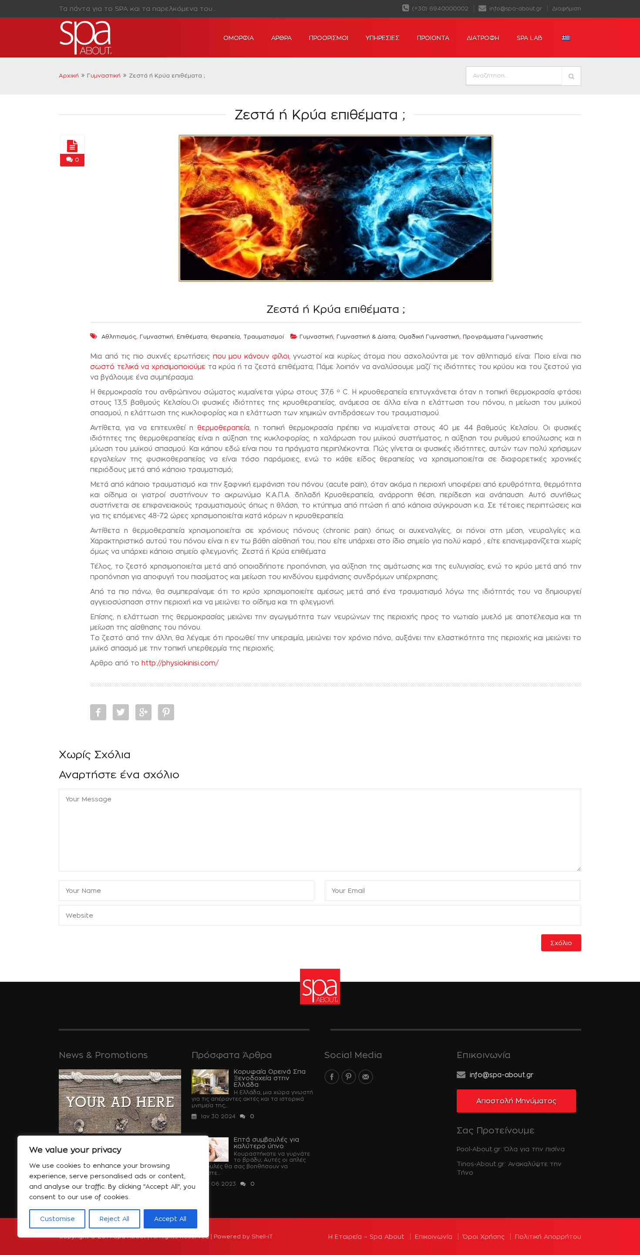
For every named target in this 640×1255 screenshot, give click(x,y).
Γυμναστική (104, 75)
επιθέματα (192, 336)
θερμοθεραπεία (223, 427)
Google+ (143, 712)
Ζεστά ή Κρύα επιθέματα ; (335, 309)
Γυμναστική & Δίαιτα (366, 336)
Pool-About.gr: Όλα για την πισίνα (511, 1149)
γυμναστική (156, 336)
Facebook (98, 712)
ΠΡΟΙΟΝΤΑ (433, 37)
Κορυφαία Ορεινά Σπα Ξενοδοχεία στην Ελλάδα (270, 1078)
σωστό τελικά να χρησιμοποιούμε (147, 366)
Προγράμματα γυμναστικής (503, 336)
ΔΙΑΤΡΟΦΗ (483, 37)
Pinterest (166, 712)
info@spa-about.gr (515, 8)
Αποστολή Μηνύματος (516, 1101)
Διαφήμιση (566, 8)
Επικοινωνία (433, 1236)
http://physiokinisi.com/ (180, 663)
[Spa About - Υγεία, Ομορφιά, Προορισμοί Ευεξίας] (111, 37)
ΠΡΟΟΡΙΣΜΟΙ (328, 37)
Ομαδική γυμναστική (429, 336)
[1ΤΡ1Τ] (72, 146)
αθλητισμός (118, 336)
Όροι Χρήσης (484, 1236)
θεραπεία (225, 336)
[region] (113, 1187)
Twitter (121, 712)
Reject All (114, 1218)
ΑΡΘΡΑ (281, 37)
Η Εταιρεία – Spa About (366, 1236)
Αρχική (69, 75)
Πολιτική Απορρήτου (548, 1236)
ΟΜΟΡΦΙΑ (238, 37)
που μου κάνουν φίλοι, (250, 356)
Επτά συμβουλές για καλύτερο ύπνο (266, 1142)
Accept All (170, 1218)
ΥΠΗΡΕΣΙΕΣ (383, 37)
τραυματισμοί (263, 336)
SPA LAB (529, 37)
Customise (57, 1218)
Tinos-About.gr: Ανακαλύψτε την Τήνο (509, 1168)
